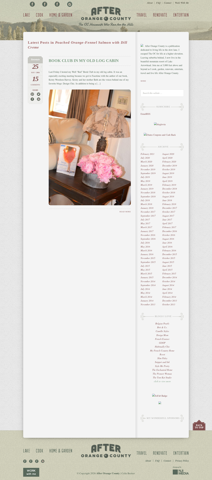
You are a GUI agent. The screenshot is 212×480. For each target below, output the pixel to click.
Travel (141, 14)
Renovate (160, 14)
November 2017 (148, 211)
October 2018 (168, 192)
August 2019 (168, 173)
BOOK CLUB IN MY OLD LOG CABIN (84, 60)
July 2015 (145, 265)
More (143, 81)
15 (35, 79)
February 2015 (169, 273)
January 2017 (147, 231)
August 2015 (168, 262)
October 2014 (168, 281)
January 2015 (147, 277)
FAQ (158, 2)
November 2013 (148, 304)
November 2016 (148, 235)
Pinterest (44, 4)
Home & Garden (61, 14)
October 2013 (168, 304)
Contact (167, 2)
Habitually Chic (162, 346)
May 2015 (145, 269)
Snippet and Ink (162, 362)
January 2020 (147, 165)
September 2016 (148, 238)
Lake (26, 14)
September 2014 (148, 285)
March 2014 (146, 296)
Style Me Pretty (162, 366)
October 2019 (168, 169)
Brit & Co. (162, 327)
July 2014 (145, 288)
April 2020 (167, 157)
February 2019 (169, 184)
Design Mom (162, 335)
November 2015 (148, 258)
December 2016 (169, 231)
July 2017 (145, 219)
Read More (125, 212)
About (150, 2)
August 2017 (168, 215)
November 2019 (148, 169)
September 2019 (148, 173)
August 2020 (168, 153)
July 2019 (145, 177)
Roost (162, 354)
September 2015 (148, 262)
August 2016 (168, 238)
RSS (148, 113)
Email (143, 113)
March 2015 (146, 273)
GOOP (162, 342)
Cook (39, 14)
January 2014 (147, 300)
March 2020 (146, 161)
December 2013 (169, 300)
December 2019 (169, 165)
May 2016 (145, 246)
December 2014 (169, 277)
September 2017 (148, 215)
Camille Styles (162, 331)
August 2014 (168, 285)
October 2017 (168, 211)
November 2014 (148, 281)
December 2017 (169, 207)
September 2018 (148, 196)
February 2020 (169, 161)
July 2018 (145, 200)
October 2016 (168, 235)
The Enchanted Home (162, 369)
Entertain (181, 14)
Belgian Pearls (162, 323)
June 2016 (167, 242)
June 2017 (167, 219)
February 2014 (169, 296)
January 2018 (147, 207)
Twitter (57, 4)
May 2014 (145, 292)
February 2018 (169, 204)
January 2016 (147, 254)
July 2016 (145, 242)
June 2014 (167, 288)
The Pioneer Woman (162, 373)
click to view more (162, 381)
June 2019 (167, 177)
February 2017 (169, 227)
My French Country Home (162, 350)
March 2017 (146, 227)
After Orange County (106, 17)
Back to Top (199, 426)
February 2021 (147, 153)
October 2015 (168, 258)
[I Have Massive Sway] (160, 403)
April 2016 (167, 246)
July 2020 (145, 157)
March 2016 (146, 250)
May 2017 (145, 223)
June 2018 (167, 200)
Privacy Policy (182, 460)
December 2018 (169, 188)
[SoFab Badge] (159, 395)
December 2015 (169, 254)
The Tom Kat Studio (162, 377)
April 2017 (167, 223)
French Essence (162, 338)
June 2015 (167, 265)
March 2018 (146, 204)
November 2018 (148, 192)
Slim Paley (162, 358)
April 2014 (167, 292)
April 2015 (167, 269)
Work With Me (182, 2)
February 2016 (169, 250)
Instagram (69, 4)
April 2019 (167, 181)
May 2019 (145, 181)
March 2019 (146, 184)
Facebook (32, 4)
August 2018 (168, 196)
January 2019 (147, 188)
